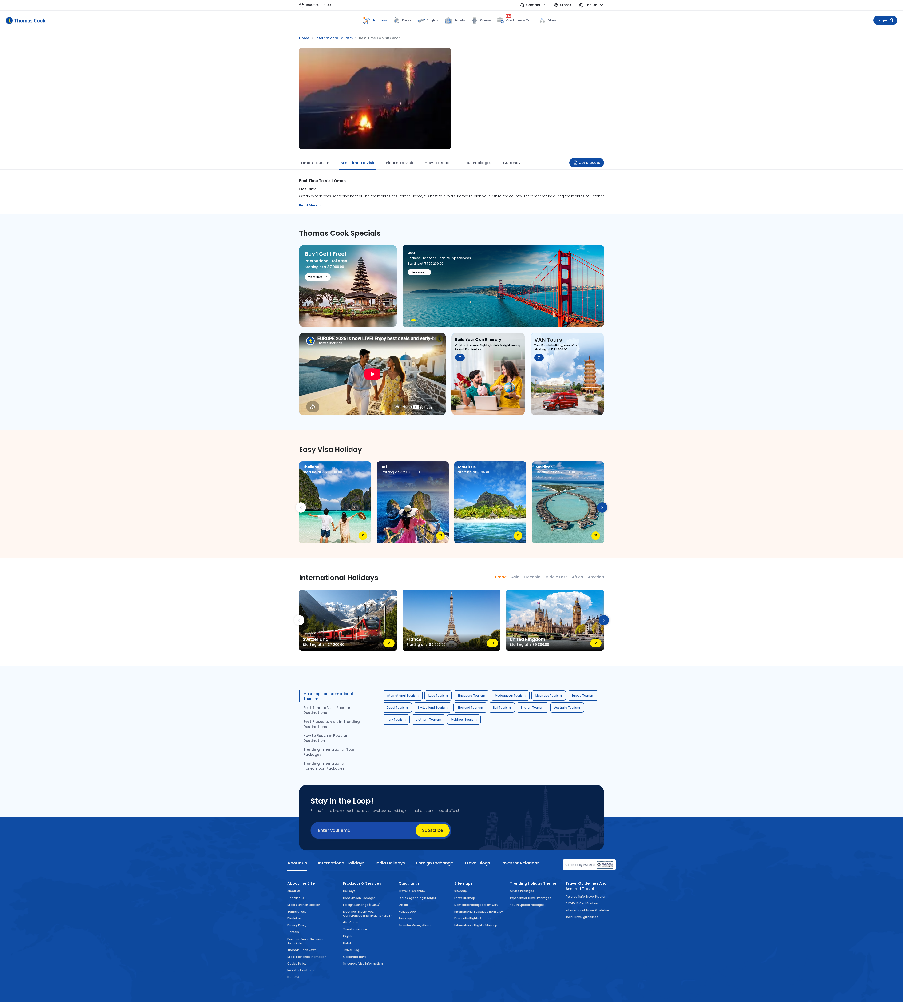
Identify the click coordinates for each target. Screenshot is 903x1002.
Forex (407, 20)
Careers (293, 932)
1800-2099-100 (318, 5)
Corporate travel (355, 957)
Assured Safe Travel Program (586, 897)
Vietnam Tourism (428, 719)
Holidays (349, 891)
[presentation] (301, 507)
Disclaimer (295, 918)
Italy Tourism (396, 719)
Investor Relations (300, 970)
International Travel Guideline (587, 910)
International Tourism (403, 695)
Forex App (405, 918)
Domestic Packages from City (476, 905)
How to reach (438, 163)
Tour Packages (477, 163)
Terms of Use (297, 912)
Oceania (532, 577)
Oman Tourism (315, 163)
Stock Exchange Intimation (306, 957)
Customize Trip (519, 19)
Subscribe (432, 830)
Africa (577, 577)
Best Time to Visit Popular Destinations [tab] (326, 710)
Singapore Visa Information (363, 964)
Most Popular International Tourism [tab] (328, 696)
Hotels (459, 20)
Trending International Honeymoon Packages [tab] (324, 766)
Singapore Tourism (471, 695)
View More (315, 277)
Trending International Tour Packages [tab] (328, 752)
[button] (409, 320)
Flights (432, 20)
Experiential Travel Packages (530, 898)
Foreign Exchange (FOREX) (362, 905)
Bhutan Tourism (532, 707)
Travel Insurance (355, 929)
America (596, 577)
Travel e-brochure (412, 891)
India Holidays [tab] (390, 863)
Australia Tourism (567, 707)
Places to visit (399, 163)
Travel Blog (351, 950)
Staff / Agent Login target (417, 898)
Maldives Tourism (464, 719)
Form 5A (293, 977)
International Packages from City (478, 912)
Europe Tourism (583, 695)
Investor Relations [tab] (520, 863)
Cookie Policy (296, 964)
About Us (294, 891)
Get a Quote (589, 162)
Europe (500, 577)
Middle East (556, 577)
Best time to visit (357, 163)
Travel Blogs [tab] (477, 863)
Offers (403, 905)
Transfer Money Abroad (415, 925)
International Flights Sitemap (475, 925)
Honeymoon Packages (359, 898)
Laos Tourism (438, 695)
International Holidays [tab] (341, 863)
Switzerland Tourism (433, 707)
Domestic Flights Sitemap (473, 918)
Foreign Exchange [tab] (434, 863)
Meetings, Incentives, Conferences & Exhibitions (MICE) (367, 914)
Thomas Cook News (302, 950)
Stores (565, 5)
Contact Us (536, 5)
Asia (515, 577)
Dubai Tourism (397, 707)
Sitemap (460, 891)
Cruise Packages (522, 891)
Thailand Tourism (470, 707)
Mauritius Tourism (548, 695)
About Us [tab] (297, 863)
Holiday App (407, 912)
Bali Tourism (502, 707)
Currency (511, 163)
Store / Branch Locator (303, 905)
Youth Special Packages (527, 905)
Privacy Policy (297, 925)
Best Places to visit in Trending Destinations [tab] (331, 724)
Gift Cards (350, 922)
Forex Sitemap (464, 898)
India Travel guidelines (582, 917)
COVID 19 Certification (582, 903)
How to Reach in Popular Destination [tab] (325, 738)
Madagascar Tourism (510, 695)
